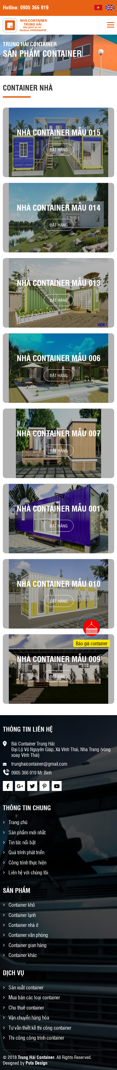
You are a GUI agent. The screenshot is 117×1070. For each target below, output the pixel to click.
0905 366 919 (34, 7)
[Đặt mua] (84, 606)
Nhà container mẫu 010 (59, 583)
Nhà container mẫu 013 (59, 282)
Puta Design (36, 1063)
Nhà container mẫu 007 (59, 433)
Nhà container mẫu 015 (59, 132)
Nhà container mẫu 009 (59, 659)
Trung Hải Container (36, 1057)
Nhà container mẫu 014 (59, 207)
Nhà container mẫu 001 (59, 508)
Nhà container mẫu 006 (59, 358)
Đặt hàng (59, 149)
